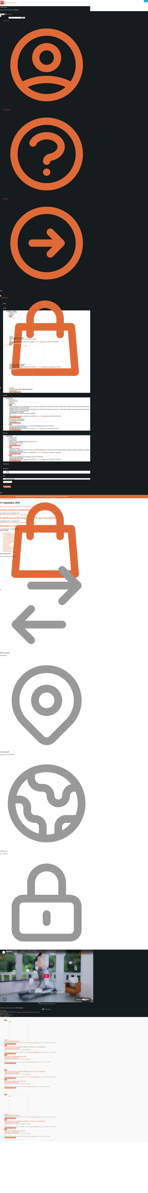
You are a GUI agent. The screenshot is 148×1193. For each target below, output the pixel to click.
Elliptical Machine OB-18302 (16, 365)
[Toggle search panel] (0, 16)
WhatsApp (16, 9)
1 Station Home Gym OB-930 (11, 1048)
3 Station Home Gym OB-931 (16, 412)
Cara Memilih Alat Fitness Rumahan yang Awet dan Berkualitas (8, 534)
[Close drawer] (0, 5)
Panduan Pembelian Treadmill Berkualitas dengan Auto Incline (25, 510)
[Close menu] (0, 1)
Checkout (5, 198)
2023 (6, 499)
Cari (23, 17)
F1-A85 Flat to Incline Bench (16, 420)
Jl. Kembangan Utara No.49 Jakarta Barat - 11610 (27, 1012)
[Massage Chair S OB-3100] (49, 441)
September (11, 499)
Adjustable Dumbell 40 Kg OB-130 (18, 427)
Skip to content (12, 2)
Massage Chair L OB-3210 (16, 451)
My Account (6, 20)
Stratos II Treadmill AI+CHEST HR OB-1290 (20, 389)
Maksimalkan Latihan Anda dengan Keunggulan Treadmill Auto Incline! (29, 526)
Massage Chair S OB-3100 (16, 442)
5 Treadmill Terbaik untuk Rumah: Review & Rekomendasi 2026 (8, 538)
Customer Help (6, 109)
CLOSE (145, 1)
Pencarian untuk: (4, 17)
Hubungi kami (51, 1003)
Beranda (2, 499)
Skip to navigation (4, 2)
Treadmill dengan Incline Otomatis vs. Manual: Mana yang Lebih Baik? (28, 518)
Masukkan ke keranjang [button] (15, 343)
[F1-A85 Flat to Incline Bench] (49, 419)
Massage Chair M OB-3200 (16, 458)
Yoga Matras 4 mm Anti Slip (11, 1057)
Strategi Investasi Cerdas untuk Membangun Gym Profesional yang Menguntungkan (9, 549)
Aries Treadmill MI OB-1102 (16, 337)
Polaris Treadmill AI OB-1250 (12, 1041)
